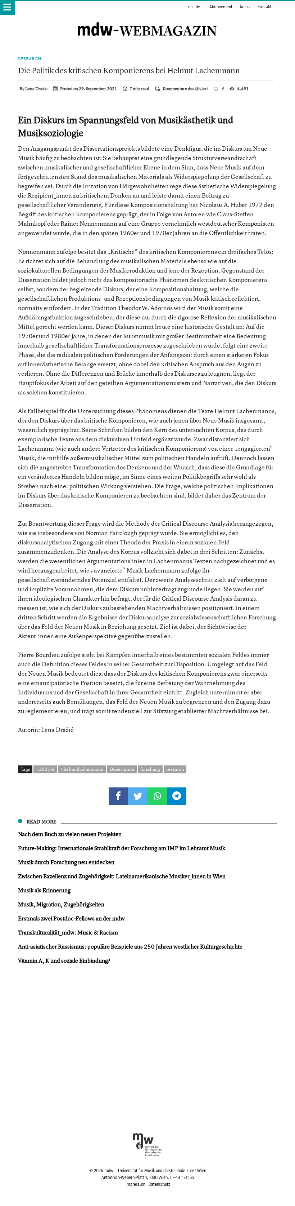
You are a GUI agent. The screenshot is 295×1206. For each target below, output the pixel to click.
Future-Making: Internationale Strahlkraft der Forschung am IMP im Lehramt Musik (121, 848)
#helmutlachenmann (82, 769)
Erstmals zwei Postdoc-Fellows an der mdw (71, 918)
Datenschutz (159, 1184)
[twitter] (138, 796)
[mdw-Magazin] (147, 19)
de (198, 6)
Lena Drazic (36, 89)
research (175, 769)
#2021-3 (45, 769)
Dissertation (121, 769)
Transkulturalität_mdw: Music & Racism (68, 932)
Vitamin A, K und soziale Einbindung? (64, 960)
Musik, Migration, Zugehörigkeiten (61, 904)
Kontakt (264, 6)
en (190, 6)
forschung (150, 769)
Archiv (245, 6)
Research (29, 59)
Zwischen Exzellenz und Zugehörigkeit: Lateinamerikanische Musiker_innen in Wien (122, 876)
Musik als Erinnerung (44, 890)
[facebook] (118, 796)
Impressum (135, 1184)
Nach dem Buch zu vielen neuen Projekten (70, 834)
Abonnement (220, 6)
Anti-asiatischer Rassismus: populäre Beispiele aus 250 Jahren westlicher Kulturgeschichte (130, 946)
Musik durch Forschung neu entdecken (66, 862)
